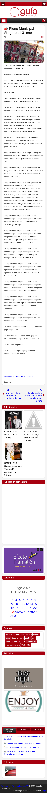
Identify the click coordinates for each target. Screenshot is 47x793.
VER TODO (25, 645)
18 (20, 608)
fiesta (8, 638)
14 (31, 604)
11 (20, 604)
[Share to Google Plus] (20, 413)
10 (16, 604)
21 (31, 608)
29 (35, 612)
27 (27, 612)
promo (14, 641)
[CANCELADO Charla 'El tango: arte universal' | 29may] (33, 420)
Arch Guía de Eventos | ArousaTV (15, 786)
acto (22, 634)
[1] (34, 570)
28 (31, 612)
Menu (3, 4)
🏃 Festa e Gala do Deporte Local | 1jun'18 (21, 747)
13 (27, 604)
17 (16, 608)
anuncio (22, 641)
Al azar (23, 729)
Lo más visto (9, 730)
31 (16, 616)
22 (35, 608)
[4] (40, 570)
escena (36, 634)
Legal (44, 790)
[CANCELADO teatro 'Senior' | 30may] (13, 420)
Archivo (37, 729)
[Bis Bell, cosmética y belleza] (23, 678)
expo (22, 638)
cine (33, 638)
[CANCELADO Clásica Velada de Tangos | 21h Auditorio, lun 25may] (13, 451)
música (29, 634)
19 (23, 608)
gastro (28, 638)
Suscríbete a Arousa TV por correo (18, 376)
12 (23, 604)
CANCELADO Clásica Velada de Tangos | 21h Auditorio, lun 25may (13, 469)
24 (16, 612)
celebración (31, 641)
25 (20, 612)
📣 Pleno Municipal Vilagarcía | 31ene (19, 31)
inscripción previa (13, 645)
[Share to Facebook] (14, 413)
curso (8, 641)
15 (35, 604)
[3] (38, 570)
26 (23, 612)
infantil (16, 634)
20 (27, 608)
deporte (15, 638)
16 (12, 608)
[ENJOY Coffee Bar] (23, 701)
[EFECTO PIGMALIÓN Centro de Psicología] (23, 560)
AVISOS (9, 634)
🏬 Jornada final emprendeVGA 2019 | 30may (22, 743)
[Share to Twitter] (17, 413)
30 (12, 616)
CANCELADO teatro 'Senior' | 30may (11, 434)
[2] (36, 570)
